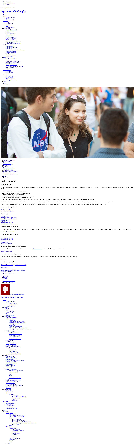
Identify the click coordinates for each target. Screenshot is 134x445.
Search (4, 81)
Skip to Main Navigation (8, 3)
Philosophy (13, 11)
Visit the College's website (6, 251)
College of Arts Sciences (9, 281)
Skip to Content (6, 1)
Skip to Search (6, 4)
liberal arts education (37, 248)
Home (4, 14)
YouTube (5, 278)
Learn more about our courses (7, 231)
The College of (17, 294)
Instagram (5, 277)
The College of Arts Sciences (8, 7)
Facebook (5, 276)
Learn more (3, 259)
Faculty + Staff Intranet (8, 273)
